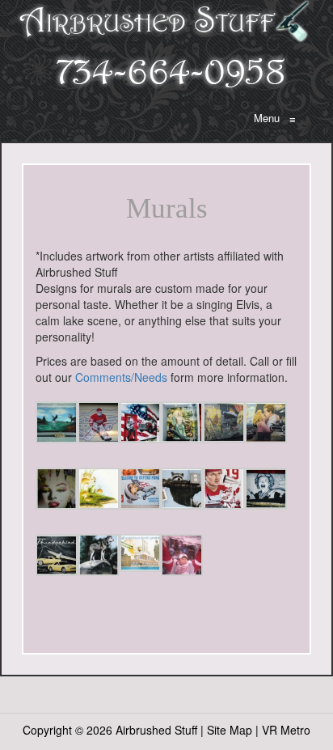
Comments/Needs (121, 377)
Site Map (229, 730)
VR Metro (286, 730)
